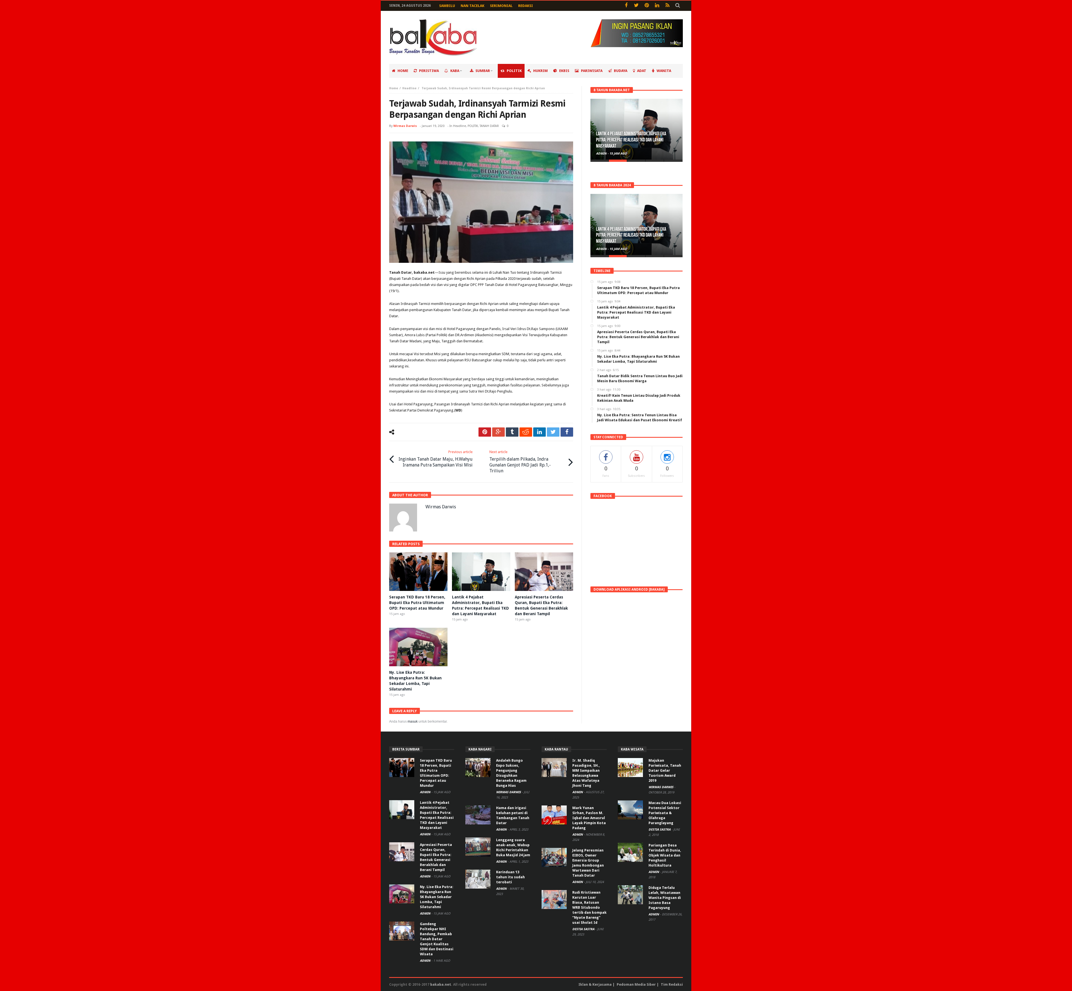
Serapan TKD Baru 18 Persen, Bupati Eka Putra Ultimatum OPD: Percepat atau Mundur (417, 602)
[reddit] (526, 432)
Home (393, 88)
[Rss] (667, 6)
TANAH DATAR (489, 126)
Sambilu (447, 6)
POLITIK (473, 126)
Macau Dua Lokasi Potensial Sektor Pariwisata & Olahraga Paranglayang (665, 813)
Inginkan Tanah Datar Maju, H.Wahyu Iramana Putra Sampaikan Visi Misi (436, 459)
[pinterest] (484, 432)
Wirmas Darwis (405, 126)
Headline (409, 88)
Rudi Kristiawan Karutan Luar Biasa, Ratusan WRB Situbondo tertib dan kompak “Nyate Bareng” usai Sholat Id (589, 907)
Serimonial (501, 6)
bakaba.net (440, 984)
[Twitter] (636, 6)
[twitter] (553, 432)
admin (601, 153)
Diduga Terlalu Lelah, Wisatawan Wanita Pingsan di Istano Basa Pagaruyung (665, 898)
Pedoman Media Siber (636, 984)
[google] (498, 432)
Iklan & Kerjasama (595, 984)
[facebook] (567, 432)
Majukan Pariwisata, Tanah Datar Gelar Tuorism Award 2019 (665, 770)
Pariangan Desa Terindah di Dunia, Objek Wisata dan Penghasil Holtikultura (665, 855)
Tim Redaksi (672, 984)
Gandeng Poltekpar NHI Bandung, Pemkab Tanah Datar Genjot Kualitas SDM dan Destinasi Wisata (436, 939)
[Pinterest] (647, 6)
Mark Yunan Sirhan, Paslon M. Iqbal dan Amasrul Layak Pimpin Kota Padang (589, 818)
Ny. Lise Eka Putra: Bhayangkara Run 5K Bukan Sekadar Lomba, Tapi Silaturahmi (436, 897)
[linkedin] (539, 432)
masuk (413, 721)
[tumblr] (512, 432)
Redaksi (525, 6)
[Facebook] (626, 6)
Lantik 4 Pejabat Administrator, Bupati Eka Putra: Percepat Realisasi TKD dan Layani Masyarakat (631, 140)
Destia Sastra (583, 929)
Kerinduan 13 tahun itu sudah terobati (510, 877)
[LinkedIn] (657, 6)
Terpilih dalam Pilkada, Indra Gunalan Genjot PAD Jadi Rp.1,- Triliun (520, 461)
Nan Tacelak (472, 6)
